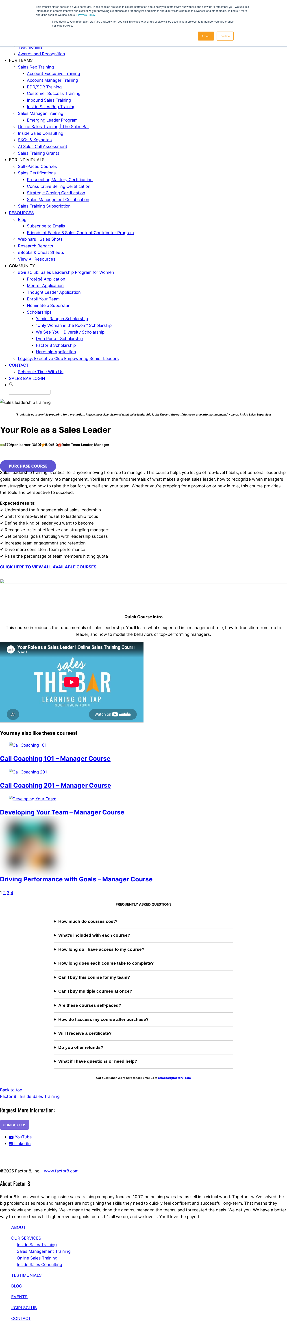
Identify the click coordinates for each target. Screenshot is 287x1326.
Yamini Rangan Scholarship (62, 318)
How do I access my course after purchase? (103, 1019)
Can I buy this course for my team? (94, 977)
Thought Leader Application (54, 292)
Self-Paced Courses (37, 166)
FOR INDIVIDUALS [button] (27, 159)
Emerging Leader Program (52, 120)
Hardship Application (56, 351)
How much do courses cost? (87, 921)
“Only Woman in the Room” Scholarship (74, 325)
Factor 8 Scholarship (56, 345)
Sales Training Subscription (44, 206)
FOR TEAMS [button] (21, 60)
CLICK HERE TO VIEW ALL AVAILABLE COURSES (48, 566)
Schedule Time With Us (40, 371)
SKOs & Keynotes (35, 139)
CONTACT (19, 365)
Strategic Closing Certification (56, 192)
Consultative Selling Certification (58, 186)
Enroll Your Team (43, 298)
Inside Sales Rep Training (51, 106)
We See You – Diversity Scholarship (70, 332)
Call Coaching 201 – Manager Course (55, 785)
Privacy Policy (86, 15)
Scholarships (39, 312)
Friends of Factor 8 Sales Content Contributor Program (80, 232)
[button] (11, 384)
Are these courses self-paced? (89, 1005)
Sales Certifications (37, 172)
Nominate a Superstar (48, 305)
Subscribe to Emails (46, 225)
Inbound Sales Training (49, 100)
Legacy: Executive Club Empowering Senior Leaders (68, 358)
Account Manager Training (52, 80)
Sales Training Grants (38, 153)
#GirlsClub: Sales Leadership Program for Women (66, 272)
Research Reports (35, 245)
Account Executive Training (53, 73)
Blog (22, 219)
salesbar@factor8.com (174, 1078)
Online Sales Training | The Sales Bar (53, 126)
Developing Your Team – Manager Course (62, 812)
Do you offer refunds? (80, 1047)
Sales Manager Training (40, 113)
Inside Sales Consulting (40, 133)
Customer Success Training (53, 93)
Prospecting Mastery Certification (60, 179)
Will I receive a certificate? (85, 1033)
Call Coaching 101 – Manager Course (55, 758)
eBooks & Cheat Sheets (41, 252)
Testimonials (30, 47)
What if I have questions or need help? (97, 1061)
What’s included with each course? (94, 935)
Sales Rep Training (36, 66)
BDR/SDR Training (44, 86)
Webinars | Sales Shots (40, 239)
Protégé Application (46, 278)
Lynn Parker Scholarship (59, 338)
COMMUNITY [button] (22, 265)
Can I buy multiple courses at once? (95, 991)
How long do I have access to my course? (101, 949)
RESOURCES (21, 212)
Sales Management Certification (58, 199)
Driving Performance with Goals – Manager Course (76, 879)
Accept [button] (206, 36)
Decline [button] (225, 36)
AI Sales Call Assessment (42, 146)
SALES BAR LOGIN (27, 378)
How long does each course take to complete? (106, 963)
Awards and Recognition (41, 53)
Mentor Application (45, 285)
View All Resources (36, 259)
